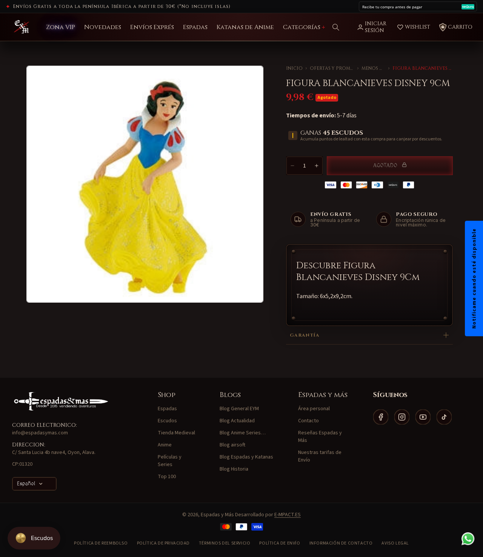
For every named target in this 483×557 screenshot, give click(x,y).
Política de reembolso (101, 543)
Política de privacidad (163, 543)
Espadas (167, 408)
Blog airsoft (232, 445)
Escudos (167, 421)
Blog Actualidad (237, 421)
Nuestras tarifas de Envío (319, 456)
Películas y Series (170, 460)
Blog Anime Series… (243, 433)
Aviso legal (395, 543)
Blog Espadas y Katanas (246, 457)
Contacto (308, 421)
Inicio (294, 68)
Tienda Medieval (176, 433)
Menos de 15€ (373, 68)
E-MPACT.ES (287, 515)
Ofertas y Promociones (332, 68)
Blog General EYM (239, 408)
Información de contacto (341, 543)
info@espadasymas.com (40, 433)
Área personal (314, 408)
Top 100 (167, 476)
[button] (335, 27)
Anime (165, 445)
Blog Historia (234, 469)
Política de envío (279, 543)
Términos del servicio (225, 543)
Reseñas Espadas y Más (320, 436)
